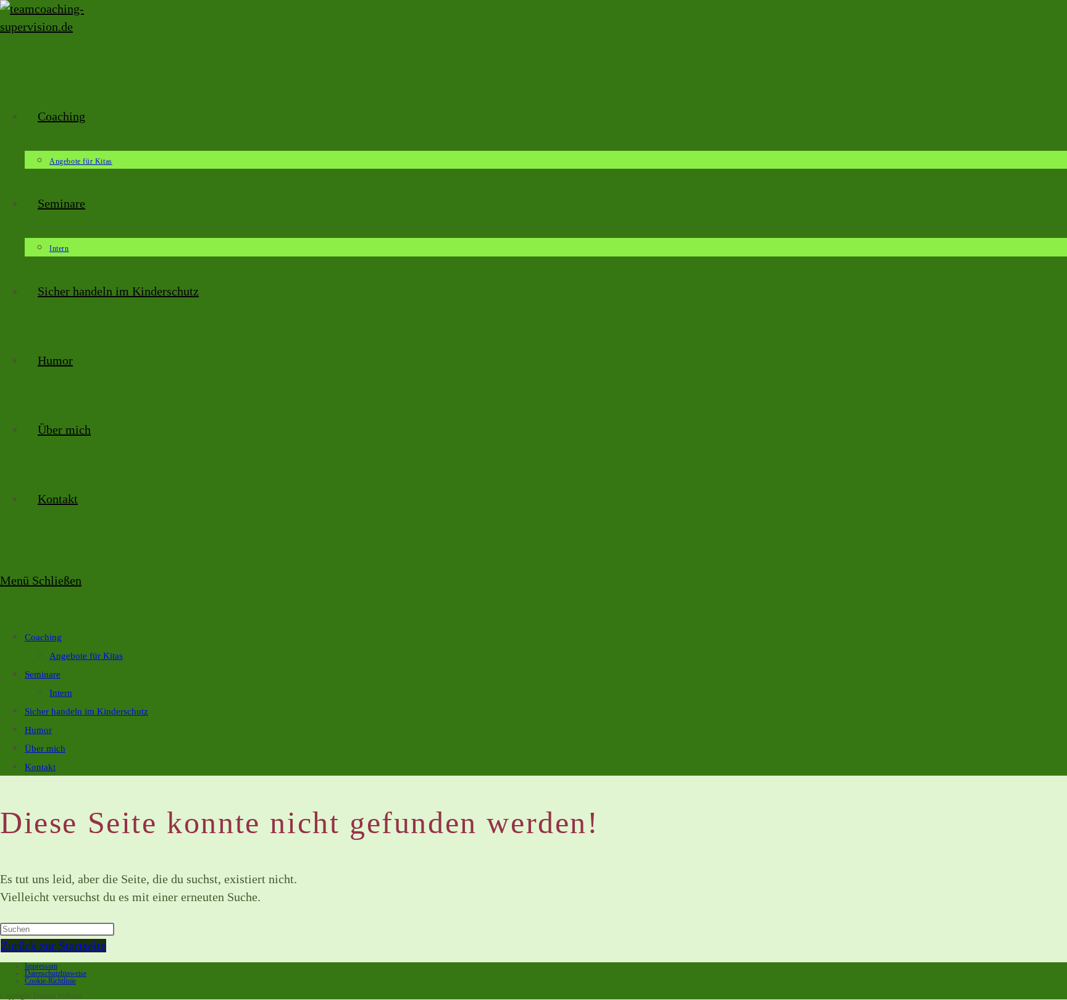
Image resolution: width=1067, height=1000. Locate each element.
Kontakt (40, 767)
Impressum (41, 966)
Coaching (43, 637)
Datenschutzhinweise (55, 973)
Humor (38, 730)
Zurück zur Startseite (53, 945)
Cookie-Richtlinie (50, 981)
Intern (60, 693)
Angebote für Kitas (86, 656)
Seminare (43, 674)
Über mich (45, 748)
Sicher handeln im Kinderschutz (86, 711)
